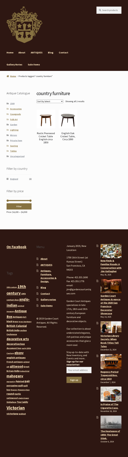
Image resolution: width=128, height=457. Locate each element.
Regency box (24, 390)
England (14, 179)
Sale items (34, 64)
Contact (63, 52)
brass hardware (25, 322)
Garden (13, 124)
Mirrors (13, 135)
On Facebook (16, 247)
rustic (17, 393)
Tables (13, 151)
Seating (14, 145)
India (17, 370)
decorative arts (18, 339)
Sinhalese (11, 402)
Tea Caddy (22, 401)
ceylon (23, 330)
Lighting (14, 129)
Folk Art (14, 119)
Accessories (16, 108)
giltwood (16, 366)
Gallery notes (14, 64)
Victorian (16, 408)
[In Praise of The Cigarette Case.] (111, 394)
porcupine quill (15, 385)
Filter (19, 206)
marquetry (11, 382)
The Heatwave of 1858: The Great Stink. (110, 435)
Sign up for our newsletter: (74, 363)
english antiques (16, 357)
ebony (19, 353)
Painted (20, 381)
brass (15, 321)
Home (10, 52)
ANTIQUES (36, 52)
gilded (26, 362)
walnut (22, 413)
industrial (24, 371)
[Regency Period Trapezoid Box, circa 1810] (111, 361)
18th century (12, 287)
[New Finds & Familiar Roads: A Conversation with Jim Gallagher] (111, 251)
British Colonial (17, 326)
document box (14, 348)
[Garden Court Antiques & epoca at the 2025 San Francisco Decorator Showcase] (111, 286)
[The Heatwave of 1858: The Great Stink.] (111, 422)
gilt (8, 367)
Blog (50, 52)
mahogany (15, 376)
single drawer (23, 398)
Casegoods (15, 114)
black (9, 321)
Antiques (18, 316)
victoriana (12, 413)
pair (27, 381)
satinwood (12, 398)
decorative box (16, 344)
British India (13, 330)
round (10, 393)
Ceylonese (12, 334)
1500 (12, 103)
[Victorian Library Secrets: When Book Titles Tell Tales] (111, 327)
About (21, 52)
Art (24, 317)
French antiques (15, 361)
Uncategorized (17, 156)
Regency (14, 390)
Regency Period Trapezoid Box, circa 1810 (109, 375)
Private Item (16, 140)
